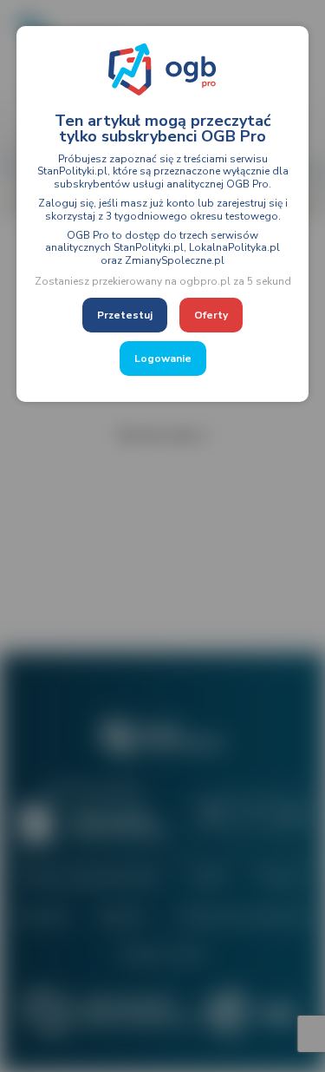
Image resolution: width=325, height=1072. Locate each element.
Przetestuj (125, 315)
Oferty (211, 315)
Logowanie (163, 358)
